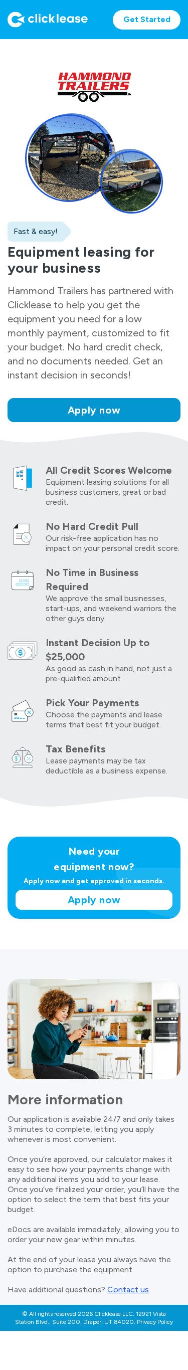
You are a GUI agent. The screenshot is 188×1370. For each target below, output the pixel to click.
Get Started (146, 19)
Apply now (94, 410)
